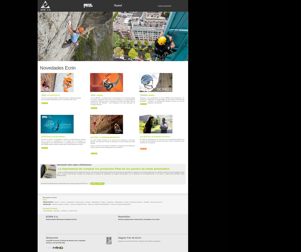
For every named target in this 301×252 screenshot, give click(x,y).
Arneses (56, 202)
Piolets (103, 202)
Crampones (110, 202)
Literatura (64, 210)
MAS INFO (45, 103)
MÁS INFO (143, 104)
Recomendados (47, 210)
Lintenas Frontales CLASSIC (60, 204)
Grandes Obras (72, 210)
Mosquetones (96, 202)
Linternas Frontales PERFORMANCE (98, 204)
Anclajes (146, 202)
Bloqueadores (119, 202)
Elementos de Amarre (136, 202)
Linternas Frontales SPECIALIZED (120, 204)
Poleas (127, 202)
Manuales (56, 210)
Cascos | (63, 202)
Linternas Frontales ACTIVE (78, 204)
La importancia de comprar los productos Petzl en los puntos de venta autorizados (114, 168)
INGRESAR (75, 36)
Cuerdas (88, 202)
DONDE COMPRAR (97, 183)
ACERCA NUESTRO (164, 6)
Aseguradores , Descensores (75, 202)
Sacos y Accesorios (156, 202)
